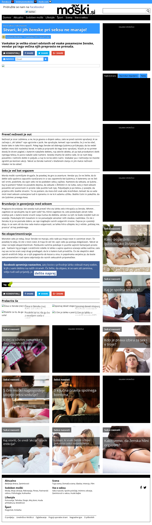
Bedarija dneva (11, 483)
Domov (7, 17)
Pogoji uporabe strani (58, 517)
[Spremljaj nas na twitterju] (145, 488)
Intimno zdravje (85, 490)
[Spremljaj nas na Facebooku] (141, 488)
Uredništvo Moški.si (25, 517)
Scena (69, 17)
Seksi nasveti (21, 25)
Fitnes (35, 490)
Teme (143, 75)
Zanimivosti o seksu (61, 493)
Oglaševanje (41, 517)
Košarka (17, 510)
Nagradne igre (76, 517)
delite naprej (45, 273)
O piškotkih (89, 517)
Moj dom (33, 500)
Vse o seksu (81, 17)
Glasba (79, 483)
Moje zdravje (16, 490)
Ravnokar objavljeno (128, 75)
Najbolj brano (110, 75)
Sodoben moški (34, 17)
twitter (32, 11)
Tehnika (18, 500)
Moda (7, 490)
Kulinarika (26, 493)
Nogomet (9, 510)
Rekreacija (27, 490)
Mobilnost (20, 502)
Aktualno (18, 17)
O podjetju (9, 517)
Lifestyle (50, 17)
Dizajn (25, 500)
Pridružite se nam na (23, 7)
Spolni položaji (70, 490)
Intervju (86, 483)
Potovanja (9, 500)
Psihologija (16, 493)
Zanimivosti (24, 483)
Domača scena (68, 483)
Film (92, 483)
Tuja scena (56, 483)
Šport (60, 17)
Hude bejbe (76, 493)
